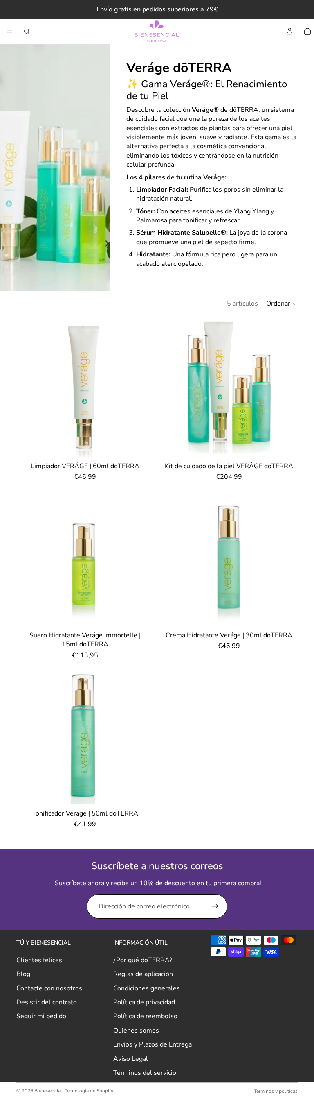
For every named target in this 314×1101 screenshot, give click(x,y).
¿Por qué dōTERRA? (142, 960)
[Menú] (9, 31)
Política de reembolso (145, 1016)
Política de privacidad (144, 1002)
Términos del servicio (144, 1072)
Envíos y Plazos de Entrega (152, 1044)
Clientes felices (39, 960)
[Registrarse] (215, 906)
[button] (282, 304)
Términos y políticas (276, 1091)
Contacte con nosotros (49, 988)
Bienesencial (48, 1090)
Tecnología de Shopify (89, 1090)
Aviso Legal (130, 1058)
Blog (23, 974)
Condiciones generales (146, 988)
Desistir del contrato (46, 1002)
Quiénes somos (136, 1030)
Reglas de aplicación (143, 974)
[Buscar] (27, 32)
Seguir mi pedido (41, 1016)
